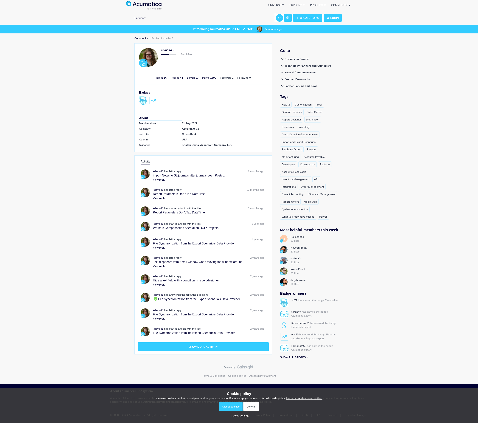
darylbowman (298, 280)
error (319, 104)
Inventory (304, 126)
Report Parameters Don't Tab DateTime (179, 194)
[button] (307, 18)
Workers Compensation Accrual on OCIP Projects (185, 228)
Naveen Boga (299, 247)
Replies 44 (177, 77)
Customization (303, 104)
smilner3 (296, 258)
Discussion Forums (297, 59)
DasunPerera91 (300, 323)
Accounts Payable (314, 156)
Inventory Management (295, 179)
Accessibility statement (262, 375)
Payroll (323, 216)
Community (339, 5)
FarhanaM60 (298, 345)
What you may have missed (298, 216)
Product (316, 5)
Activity (145, 161)
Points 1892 (209, 77)
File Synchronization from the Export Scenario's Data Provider (194, 243)
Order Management (312, 186)
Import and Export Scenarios (299, 141)
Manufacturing (290, 156)
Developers (288, 164)
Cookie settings (237, 375)
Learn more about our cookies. (304, 398)
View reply (159, 179)
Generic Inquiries (292, 112)
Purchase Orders (292, 149)
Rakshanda (297, 236)
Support (295, 5)
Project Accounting (293, 194)
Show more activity (203, 346)
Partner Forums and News (301, 85)
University (276, 5)
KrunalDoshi (298, 269)
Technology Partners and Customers (308, 65)
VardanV (296, 311)
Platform (325, 164)
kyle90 (295, 334)
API (316, 179)
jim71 (294, 300)
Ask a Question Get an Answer (300, 134)
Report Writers (290, 201)
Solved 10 (193, 77)
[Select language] (288, 18)
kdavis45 (167, 50)
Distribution (312, 119)
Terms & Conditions (213, 375)
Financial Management (322, 194)
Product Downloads (297, 79)
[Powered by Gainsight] (239, 368)
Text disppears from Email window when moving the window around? (198, 262)
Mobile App (310, 201)
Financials (288, 126)
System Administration (295, 209)
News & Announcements (300, 72)
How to (286, 104)
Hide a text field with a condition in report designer (186, 280)
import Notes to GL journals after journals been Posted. (189, 175)
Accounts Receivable (294, 171)
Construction (307, 164)
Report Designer (291, 119)
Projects (311, 149)
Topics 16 (161, 77)
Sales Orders (314, 112)
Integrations (289, 186)
